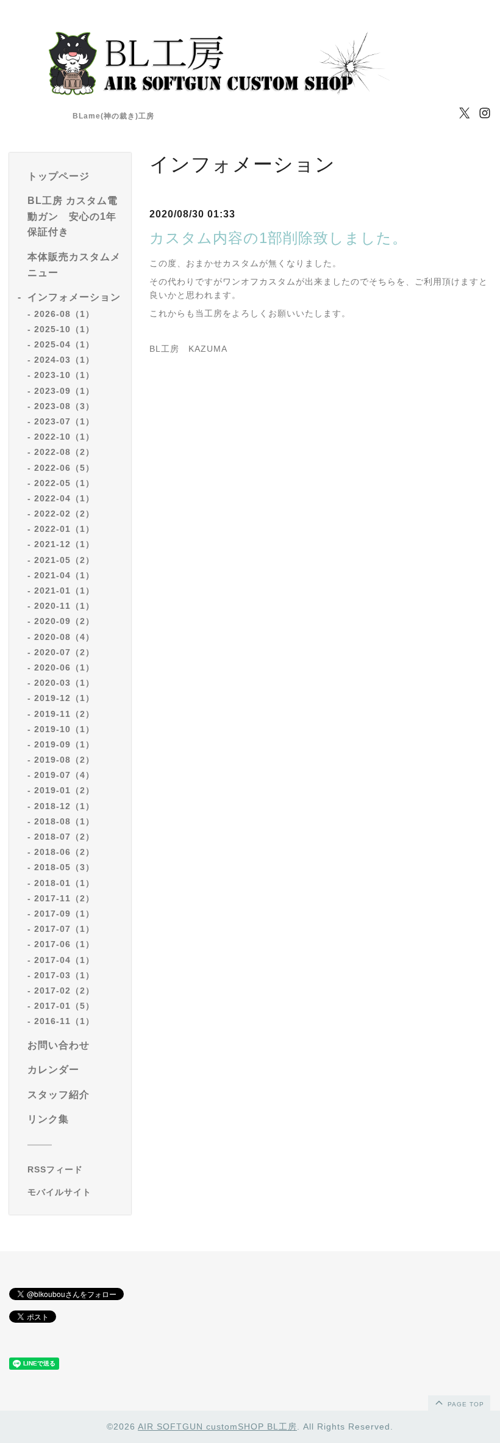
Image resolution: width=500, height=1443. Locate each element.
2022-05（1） (64, 483)
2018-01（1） (64, 883)
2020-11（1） (64, 606)
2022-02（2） (64, 513)
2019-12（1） (64, 698)
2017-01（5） (64, 1006)
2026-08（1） (64, 314)
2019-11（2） (64, 714)
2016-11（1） (64, 1021)
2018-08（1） (64, 821)
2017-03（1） (64, 975)
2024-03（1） (64, 360)
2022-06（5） (64, 468)
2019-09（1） (64, 744)
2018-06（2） (64, 852)
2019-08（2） (64, 760)
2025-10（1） (64, 329)
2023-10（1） (64, 375)
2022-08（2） (64, 452)
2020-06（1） (64, 667)
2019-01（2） (64, 790)
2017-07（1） (64, 929)
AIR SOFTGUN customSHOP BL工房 (217, 1426)
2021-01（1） (64, 590)
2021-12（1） (64, 544)
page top (464, 1404)
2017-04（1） (64, 960)
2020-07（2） (64, 652)
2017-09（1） (64, 913)
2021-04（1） (64, 575)
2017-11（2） (64, 898)
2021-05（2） (64, 560)
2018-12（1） (64, 806)
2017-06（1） (64, 944)
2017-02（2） (64, 990)
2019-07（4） (64, 775)
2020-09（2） (64, 621)
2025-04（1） (64, 344)
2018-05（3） (64, 867)
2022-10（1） (64, 437)
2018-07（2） (64, 836)
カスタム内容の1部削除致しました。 (278, 238)
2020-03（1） (64, 683)
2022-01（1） (64, 529)
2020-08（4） (64, 637)
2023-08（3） (64, 406)
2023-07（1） (64, 421)
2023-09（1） (64, 391)
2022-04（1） (64, 498)
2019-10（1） (64, 729)
